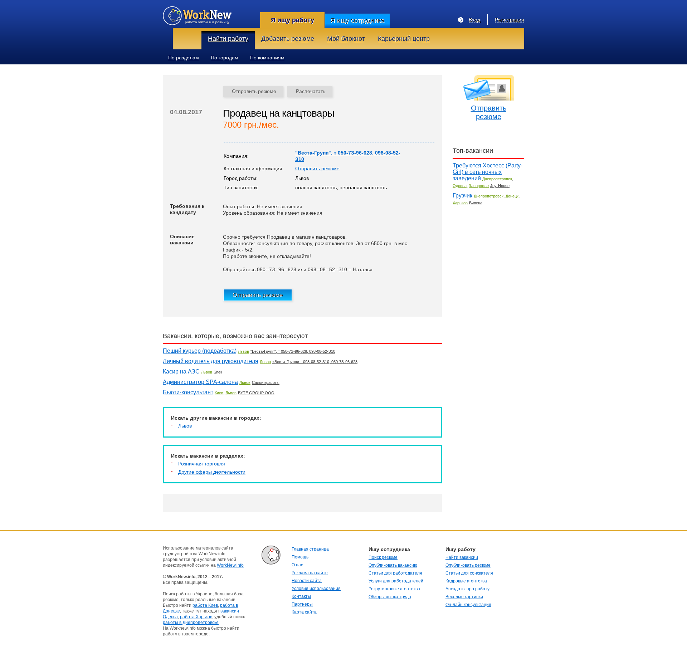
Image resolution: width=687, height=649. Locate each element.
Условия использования (316, 588)
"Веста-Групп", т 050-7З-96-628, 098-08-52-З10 (292, 351)
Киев (219, 393)
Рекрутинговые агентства (394, 588)
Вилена (475, 203)
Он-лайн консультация (468, 604)
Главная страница (310, 549)
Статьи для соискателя (469, 573)
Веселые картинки (464, 596)
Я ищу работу (292, 20)
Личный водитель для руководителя (210, 361)
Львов (243, 351)
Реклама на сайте (310, 572)
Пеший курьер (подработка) (200, 351)
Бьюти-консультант (188, 392)
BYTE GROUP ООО (256, 393)
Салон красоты (265, 382)
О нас (297, 564)
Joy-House (500, 186)
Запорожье (479, 186)
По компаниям (267, 57)
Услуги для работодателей (396, 581)
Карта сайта (304, 612)
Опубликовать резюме (468, 565)
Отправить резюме (254, 91)
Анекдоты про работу (467, 588)
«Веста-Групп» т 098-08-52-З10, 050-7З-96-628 (314, 362)
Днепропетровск (497, 179)
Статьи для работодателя (395, 573)
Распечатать (310, 91)
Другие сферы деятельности (211, 472)
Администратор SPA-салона (200, 382)
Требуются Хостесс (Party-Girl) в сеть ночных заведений (487, 171)
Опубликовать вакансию (393, 565)
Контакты (301, 596)
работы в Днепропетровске (191, 622)
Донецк (512, 196)
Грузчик (462, 195)
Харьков (460, 203)
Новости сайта (307, 580)
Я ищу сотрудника (358, 20)
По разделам (183, 57)
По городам (224, 57)
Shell (218, 372)
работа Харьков (196, 616)
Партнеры (302, 604)
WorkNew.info (230, 565)
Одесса (460, 186)
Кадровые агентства (466, 581)
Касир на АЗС (181, 372)
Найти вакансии (461, 557)
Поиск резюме (383, 557)
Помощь (300, 557)
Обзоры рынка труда (390, 596)
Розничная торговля (201, 464)
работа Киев (205, 605)
